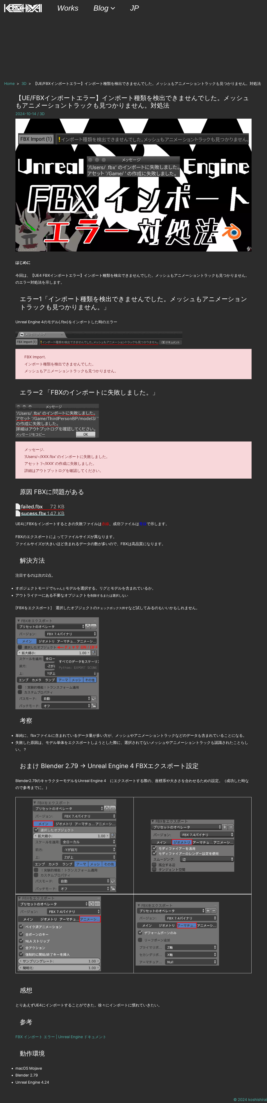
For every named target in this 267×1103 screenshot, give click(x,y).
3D (42, 114)
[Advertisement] (133, 47)
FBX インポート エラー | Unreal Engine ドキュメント (60, 1037)
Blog (100, 8)
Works (67, 8)
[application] (111, 8)
